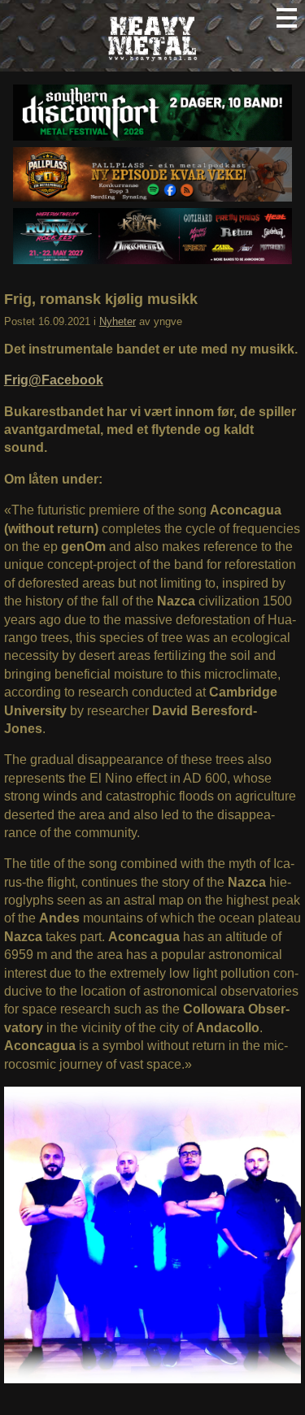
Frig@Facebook (53, 380)
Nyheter (117, 321)
